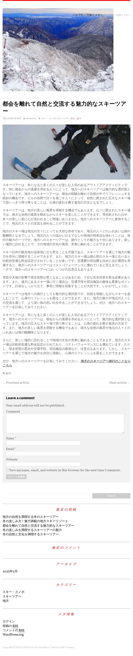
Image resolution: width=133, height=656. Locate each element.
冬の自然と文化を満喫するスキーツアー (31, 534)
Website (12, 460)
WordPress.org (13, 635)
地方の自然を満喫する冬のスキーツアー (31, 517)
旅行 (8, 373)
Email (10, 449)
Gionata (31, 118)
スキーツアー (63, 118)
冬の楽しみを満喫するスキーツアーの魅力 (32, 530)
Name (10, 438)
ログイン (9, 621)
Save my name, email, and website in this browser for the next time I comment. (65, 470)
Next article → (119, 382)
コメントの (13, 630)
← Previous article (16, 382)
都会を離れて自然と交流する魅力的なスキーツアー (38, 526)
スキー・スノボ (48, 118)
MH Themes (67, 647)
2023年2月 (10, 571)
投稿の (10, 626)
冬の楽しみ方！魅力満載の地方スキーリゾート (35, 521)
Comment (13, 412)
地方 (72, 118)
